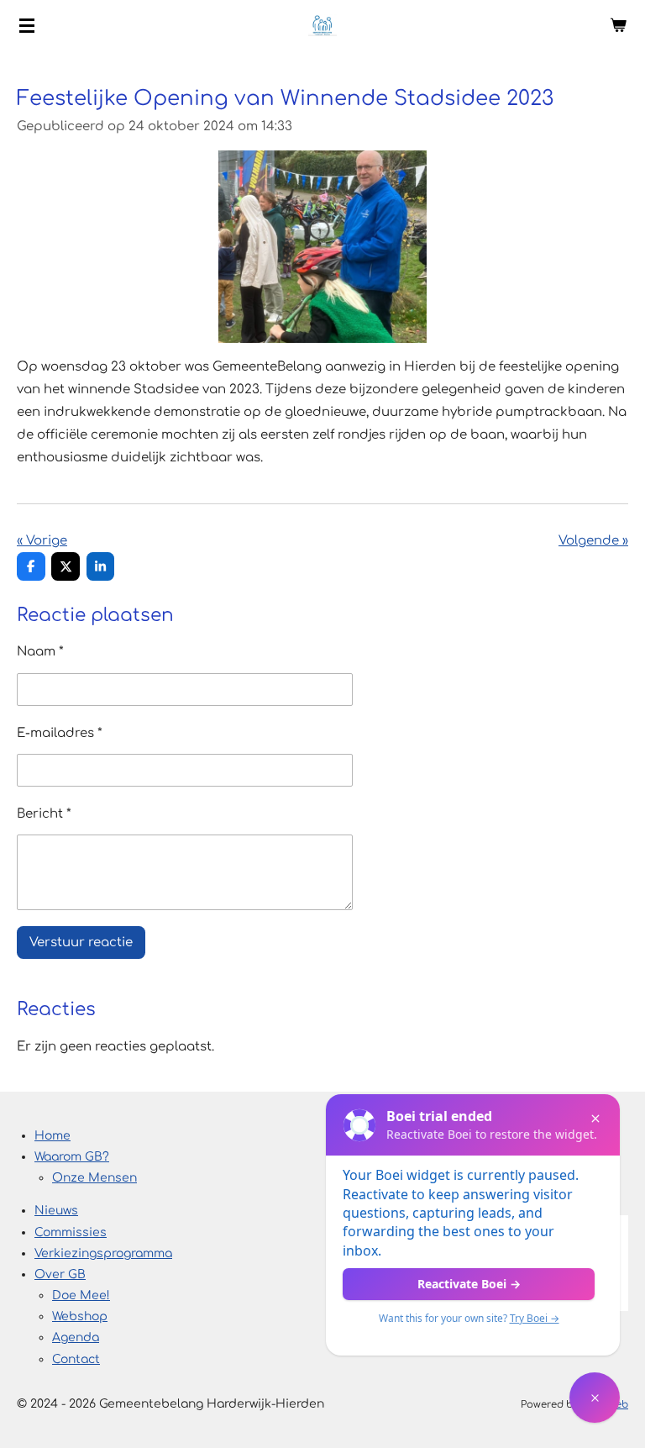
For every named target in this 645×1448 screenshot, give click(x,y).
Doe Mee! (81, 1295)
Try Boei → (534, 1318)
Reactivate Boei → (469, 1284)
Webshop (80, 1316)
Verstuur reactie (81, 942)
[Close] (595, 1118)
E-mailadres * (59, 733)
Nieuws (56, 1210)
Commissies (70, 1232)
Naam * (40, 652)
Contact (76, 1359)
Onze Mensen (94, 1178)
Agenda (75, 1337)
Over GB (60, 1274)
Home (52, 1135)
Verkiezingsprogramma (103, 1253)
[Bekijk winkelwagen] (618, 25)
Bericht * (44, 814)
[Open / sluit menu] (26, 25)
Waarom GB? (71, 1157)
